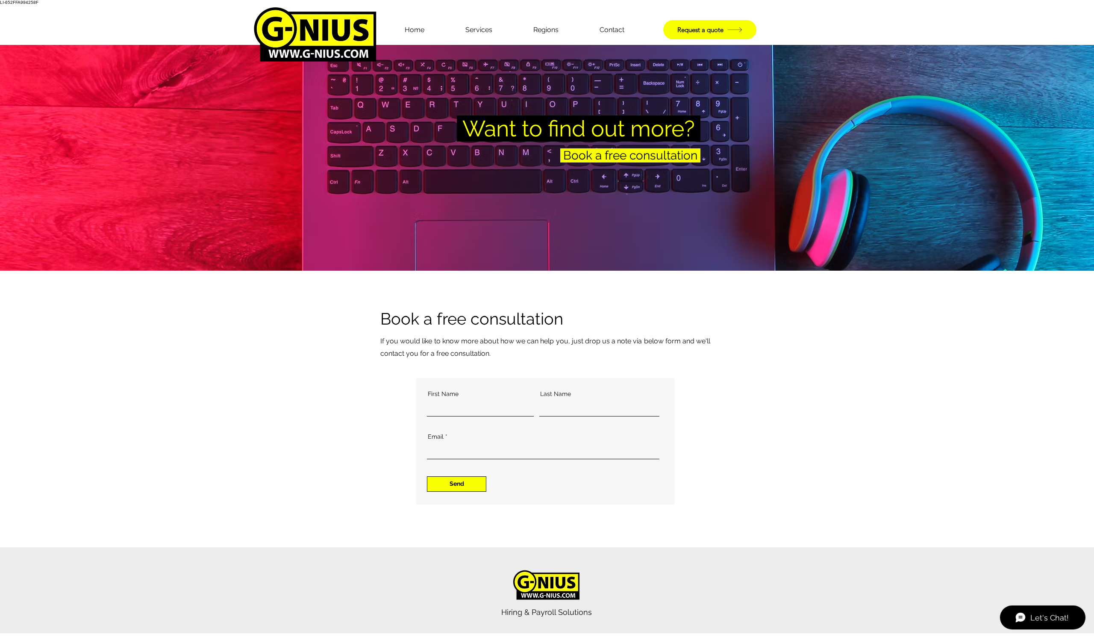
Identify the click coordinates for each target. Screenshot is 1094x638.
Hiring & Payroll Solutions (546, 612)
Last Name (555, 394)
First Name (443, 394)
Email (436, 437)
